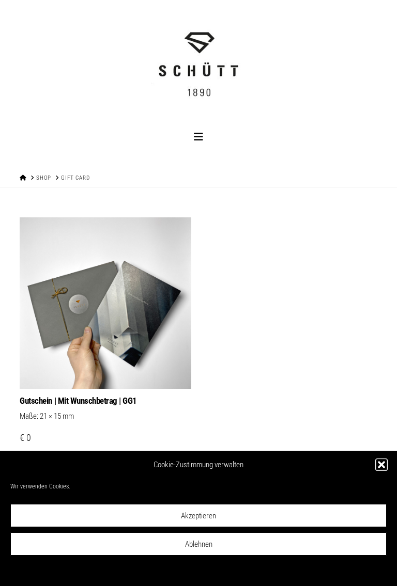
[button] (381, 465)
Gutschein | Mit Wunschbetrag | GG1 (78, 400)
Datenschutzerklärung (185, 571)
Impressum (231, 571)
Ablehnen (198, 544)
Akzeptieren (198, 515)
